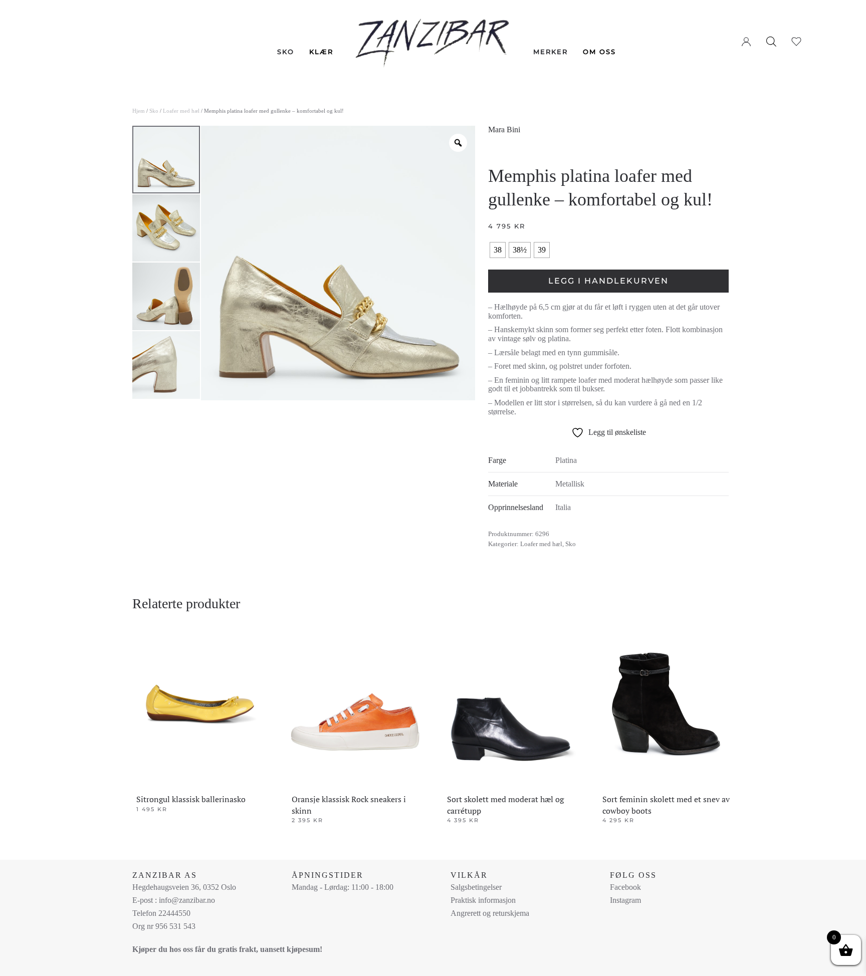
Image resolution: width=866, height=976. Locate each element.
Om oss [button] (599, 52)
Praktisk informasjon (483, 900)
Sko (153, 111)
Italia (563, 507)
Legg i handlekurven (608, 281)
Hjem (138, 111)
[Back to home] (433, 36)
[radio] (497, 250)
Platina (566, 460)
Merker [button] (550, 52)
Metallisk (569, 483)
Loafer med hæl (181, 111)
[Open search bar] (771, 41)
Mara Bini (504, 129)
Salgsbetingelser (476, 887)
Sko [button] (285, 52)
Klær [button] (321, 52)
